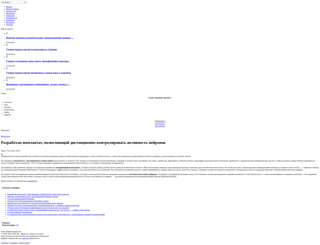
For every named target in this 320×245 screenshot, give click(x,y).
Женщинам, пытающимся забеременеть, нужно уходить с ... (38, 84)
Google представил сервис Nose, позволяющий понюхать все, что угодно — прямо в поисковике (48, 210)
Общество (10, 16)
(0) (17, 225)
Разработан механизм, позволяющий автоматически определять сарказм (38, 194)
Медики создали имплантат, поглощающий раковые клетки (32, 196)
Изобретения (11, 18)
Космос (9, 7)
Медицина (10, 13)
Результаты (160, 124)
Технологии (11, 11)
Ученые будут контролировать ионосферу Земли (28, 201)
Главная (4, 243)
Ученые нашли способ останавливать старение (31, 49)
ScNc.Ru (25, 238)
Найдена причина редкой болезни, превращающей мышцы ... (39, 37)
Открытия (10, 20)
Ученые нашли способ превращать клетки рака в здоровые (38, 72)
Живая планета (12, 9)
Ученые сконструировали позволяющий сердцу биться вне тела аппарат (38, 208)
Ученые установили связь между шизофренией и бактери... (38, 61)
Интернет (10, 22)
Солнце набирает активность (19, 212)
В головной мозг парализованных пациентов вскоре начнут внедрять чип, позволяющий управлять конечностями (56, 214)
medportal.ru (32, 181)
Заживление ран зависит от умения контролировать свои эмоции (35, 203)
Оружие (9, 25)
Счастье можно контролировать (20, 199)
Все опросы (160, 126)
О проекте (13, 243)
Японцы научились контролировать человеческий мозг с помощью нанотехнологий (43, 205)
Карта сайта (24, 243)
